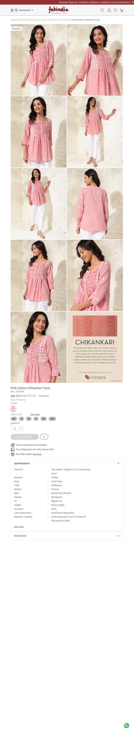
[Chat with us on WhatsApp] (126, 725)
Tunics (67, 19)
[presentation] (103, 10)
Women (22, 19)
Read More (37, 454)
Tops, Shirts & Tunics (52, 19)
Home (14, 19)
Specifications (22, 463)
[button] (13, 407)
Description (20, 535)
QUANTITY (15, 423)
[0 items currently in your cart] (120, 10)
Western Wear (34, 19)
